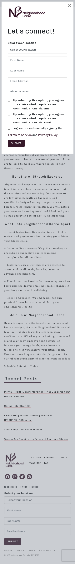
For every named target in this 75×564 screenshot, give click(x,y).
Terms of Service (20, 135)
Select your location (22, 43)
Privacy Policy (48, 135)
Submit (16, 143)
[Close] (70, 5)
